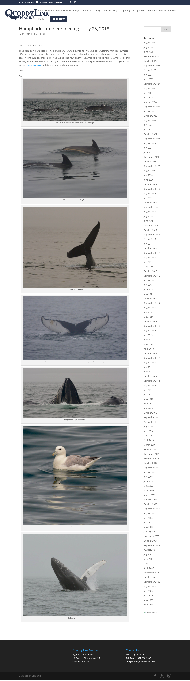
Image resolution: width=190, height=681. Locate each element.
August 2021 (150, 143)
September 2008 (152, 508)
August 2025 (150, 70)
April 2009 (149, 490)
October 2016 (150, 248)
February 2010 (151, 449)
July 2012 (148, 367)
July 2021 (148, 147)
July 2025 (148, 74)
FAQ (98, 10)
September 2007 (152, 545)
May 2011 (148, 399)
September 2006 (152, 581)
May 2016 (148, 266)
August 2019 (150, 193)
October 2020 (150, 161)
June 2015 (148, 289)
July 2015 (148, 284)
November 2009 (151, 458)
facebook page (34, 65)
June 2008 (148, 522)
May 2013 (148, 344)
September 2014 (152, 303)
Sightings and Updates (132, 10)
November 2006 (151, 572)
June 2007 (148, 559)
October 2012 (150, 353)
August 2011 (150, 385)
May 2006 (148, 600)
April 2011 (149, 403)
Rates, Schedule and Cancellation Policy (58, 10)
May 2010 (148, 435)
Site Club (36, 675)
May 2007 (148, 563)
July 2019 (148, 198)
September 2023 (152, 106)
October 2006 (150, 577)
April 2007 (149, 568)
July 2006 (148, 591)
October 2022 (150, 115)
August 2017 (150, 239)
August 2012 (150, 362)
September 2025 (152, 65)
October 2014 (150, 298)
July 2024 (148, 93)
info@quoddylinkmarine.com (140, 661)
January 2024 (150, 102)
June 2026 (148, 51)
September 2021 (152, 138)
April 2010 (149, 440)
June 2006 (148, 595)
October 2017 (150, 230)
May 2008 (148, 527)
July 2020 (148, 175)
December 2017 (151, 225)
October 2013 (150, 321)
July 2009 (148, 476)
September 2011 (152, 380)
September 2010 (152, 417)
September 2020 (152, 166)
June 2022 (148, 129)
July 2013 (148, 335)
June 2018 (148, 220)
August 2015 (150, 280)
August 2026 (150, 42)
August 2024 (150, 88)
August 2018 (150, 211)
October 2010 (150, 412)
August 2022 (150, 120)
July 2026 (148, 47)
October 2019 (150, 184)
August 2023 (150, 111)
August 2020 (150, 170)
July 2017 (148, 243)
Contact (42, 19)
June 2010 (148, 431)
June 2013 (148, 339)
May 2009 (148, 485)
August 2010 (150, 421)
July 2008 (148, 517)
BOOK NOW (58, 19)
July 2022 (148, 124)
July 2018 (148, 216)
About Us (87, 10)
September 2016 (152, 252)
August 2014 (150, 307)
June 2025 (148, 79)
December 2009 (151, 454)
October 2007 (150, 540)
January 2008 (150, 531)
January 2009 (150, 499)
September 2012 (152, 358)
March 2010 (149, 444)
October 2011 (150, 376)
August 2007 (150, 549)
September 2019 (152, 189)
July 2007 (148, 554)
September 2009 (152, 467)
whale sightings (40, 34)
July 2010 (148, 426)
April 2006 (149, 604)
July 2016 (148, 262)
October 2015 (150, 271)
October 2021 (150, 134)
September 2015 (152, 275)
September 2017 (152, 234)
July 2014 (148, 312)
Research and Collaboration (162, 10)
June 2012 (148, 371)
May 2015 (148, 294)
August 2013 (150, 330)
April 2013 (149, 348)
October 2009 (150, 463)
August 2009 (150, 472)
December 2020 (151, 156)
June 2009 (148, 481)
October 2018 (150, 202)
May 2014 (148, 316)
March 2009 (149, 495)
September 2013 (152, 325)
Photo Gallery (111, 10)
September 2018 (152, 207)
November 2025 (151, 56)
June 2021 (148, 152)
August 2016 (150, 257)
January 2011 (150, 408)
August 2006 (150, 586)
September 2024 (152, 83)
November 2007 (151, 536)
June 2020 (148, 179)
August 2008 (150, 513)
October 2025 (150, 60)
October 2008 (150, 504)
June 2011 (148, 394)
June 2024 (148, 97)
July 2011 (148, 390)
